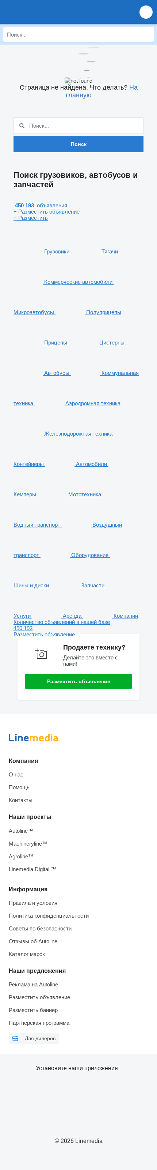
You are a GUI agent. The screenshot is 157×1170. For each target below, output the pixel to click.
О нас (16, 774)
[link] (78, 628)
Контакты (20, 800)
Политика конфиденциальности (49, 916)
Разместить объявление (78, 681)
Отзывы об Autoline (33, 941)
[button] (146, 12)
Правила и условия (33, 903)
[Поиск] (146, 34)
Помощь (19, 787)
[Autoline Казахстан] (47, 12)
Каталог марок (27, 954)
